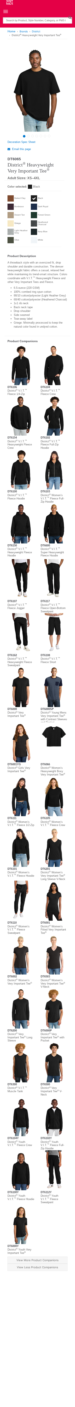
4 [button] (36, 136)
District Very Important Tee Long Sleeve (20, 1037)
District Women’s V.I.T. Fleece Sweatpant (19, 929)
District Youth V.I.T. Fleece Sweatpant (49, 1199)
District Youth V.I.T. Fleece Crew (20, 1143)
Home (11, 31)
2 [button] (28, 136)
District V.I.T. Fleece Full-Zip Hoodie (50, 444)
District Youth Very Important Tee (19, 1251)
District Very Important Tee (17, 714)
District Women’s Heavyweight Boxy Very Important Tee (53, 771)
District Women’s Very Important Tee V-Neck (53, 983)
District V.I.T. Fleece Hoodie (17, 497)
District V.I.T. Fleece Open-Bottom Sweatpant (53, 608)
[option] (37, 90)
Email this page (21, 149)
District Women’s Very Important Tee (20, 982)
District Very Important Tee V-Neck (51, 1091)
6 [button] (45, 136)
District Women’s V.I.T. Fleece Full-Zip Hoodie (52, 498)
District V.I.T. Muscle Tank (17, 1089)
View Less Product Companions (37, 1267)
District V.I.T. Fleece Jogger (17, 606)
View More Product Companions (37, 1260)
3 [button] (32, 136)
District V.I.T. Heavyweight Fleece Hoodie (20, 552)
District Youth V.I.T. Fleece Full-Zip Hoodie (52, 1145)
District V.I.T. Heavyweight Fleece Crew (20, 444)
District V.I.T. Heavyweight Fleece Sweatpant (20, 662)
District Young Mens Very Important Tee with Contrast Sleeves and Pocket (54, 717)
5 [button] (41, 136)
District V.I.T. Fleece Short (50, 660)
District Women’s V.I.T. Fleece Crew (53, 823)
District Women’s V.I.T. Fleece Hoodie (21, 874)
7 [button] (49, 136)
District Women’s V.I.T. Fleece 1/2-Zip (21, 823)
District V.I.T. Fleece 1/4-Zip (17, 392)
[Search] (70, 17)
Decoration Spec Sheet (21, 142)
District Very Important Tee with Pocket (52, 1037)
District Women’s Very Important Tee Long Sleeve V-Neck (53, 875)
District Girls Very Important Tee (19, 769)
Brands (24, 31)
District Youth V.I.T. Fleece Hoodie (21, 1197)
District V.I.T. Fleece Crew (50, 392)
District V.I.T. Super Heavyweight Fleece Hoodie (52, 552)
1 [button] (24, 136)
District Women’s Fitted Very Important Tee (53, 929)
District (36, 31)
